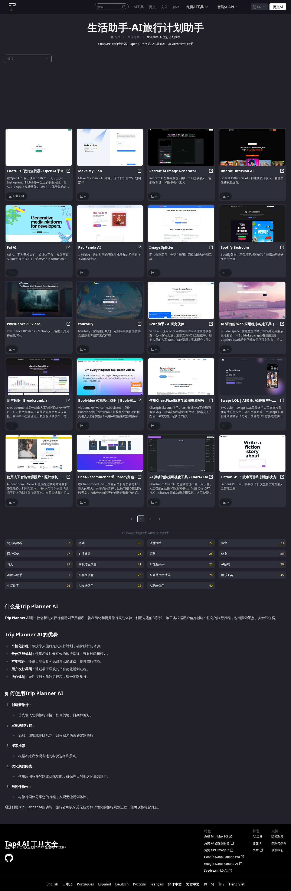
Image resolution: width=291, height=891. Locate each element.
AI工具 (139, 6)
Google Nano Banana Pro (222, 857)
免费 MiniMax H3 (216, 836)
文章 (164, 6)
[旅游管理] (110, 300)
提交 (152, 6)
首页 (117, 37)
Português (85, 884)
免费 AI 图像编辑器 (217, 843)
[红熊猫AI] (110, 223)
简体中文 (175, 884)
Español (104, 884)
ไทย (221, 884)
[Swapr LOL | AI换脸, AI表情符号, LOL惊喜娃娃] (252, 376)
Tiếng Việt (237, 884)
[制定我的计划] (110, 147)
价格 (176, 6)
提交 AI (257, 843)
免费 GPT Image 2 (216, 850)
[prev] (131, 519)
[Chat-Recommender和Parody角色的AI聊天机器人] (110, 453)
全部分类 (134, 37)
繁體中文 (193, 884)
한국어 (209, 884)
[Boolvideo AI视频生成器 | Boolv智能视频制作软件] (110, 376)
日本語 (67, 884)
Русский (139, 884)
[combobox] (259, 6)
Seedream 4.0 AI (216, 870)
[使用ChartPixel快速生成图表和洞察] (181, 376)
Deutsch (122, 884)
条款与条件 (278, 843)
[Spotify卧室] (252, 223)
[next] (159, 519)
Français (157, 884)
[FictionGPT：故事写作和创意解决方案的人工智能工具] (252, 453)
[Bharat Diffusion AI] (252, 147)
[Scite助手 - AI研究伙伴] (181, 300)
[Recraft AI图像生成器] (181, 147)
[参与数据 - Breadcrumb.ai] (39, 376)
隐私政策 (277, 836)
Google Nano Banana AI (221, 864)
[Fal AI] (39, 223)
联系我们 (277, 850)
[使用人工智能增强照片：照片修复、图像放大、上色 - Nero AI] (39, 453)
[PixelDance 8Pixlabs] (39, 300)
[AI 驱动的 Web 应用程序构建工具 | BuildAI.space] (252, 300)
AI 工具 (257, 836)
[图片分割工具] (181, 223)
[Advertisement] (145, 95)
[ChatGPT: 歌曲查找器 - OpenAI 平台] (39, 147)
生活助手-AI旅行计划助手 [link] (164, 37)
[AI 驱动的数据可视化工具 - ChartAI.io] (181, 453)
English (52, 884)
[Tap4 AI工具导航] (11, 7)
